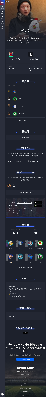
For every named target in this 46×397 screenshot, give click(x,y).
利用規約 (25, 383)
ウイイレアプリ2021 (15, 59)
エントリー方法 (25, 171)
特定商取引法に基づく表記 (25, 388)
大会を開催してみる (25, 359)
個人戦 (34, 59)
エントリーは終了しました (25, 192)
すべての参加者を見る (25, 267)
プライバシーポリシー (25, 386)
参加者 (25, 225)
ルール (25, 278)
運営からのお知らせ (25, 374)
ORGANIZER (2, 18)
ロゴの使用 (25, 391)
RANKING (2, 23)
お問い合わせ (25, 380)
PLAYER (2, 13)
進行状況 (25, 148)
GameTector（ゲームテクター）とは (25, 371)
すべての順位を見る (25, 120)
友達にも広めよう (25, 327)
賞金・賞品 (25, 307)
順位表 (25, 81)
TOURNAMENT (2, 8)
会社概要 (25, 377)
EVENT (2, 28)
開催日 (25, 131)
